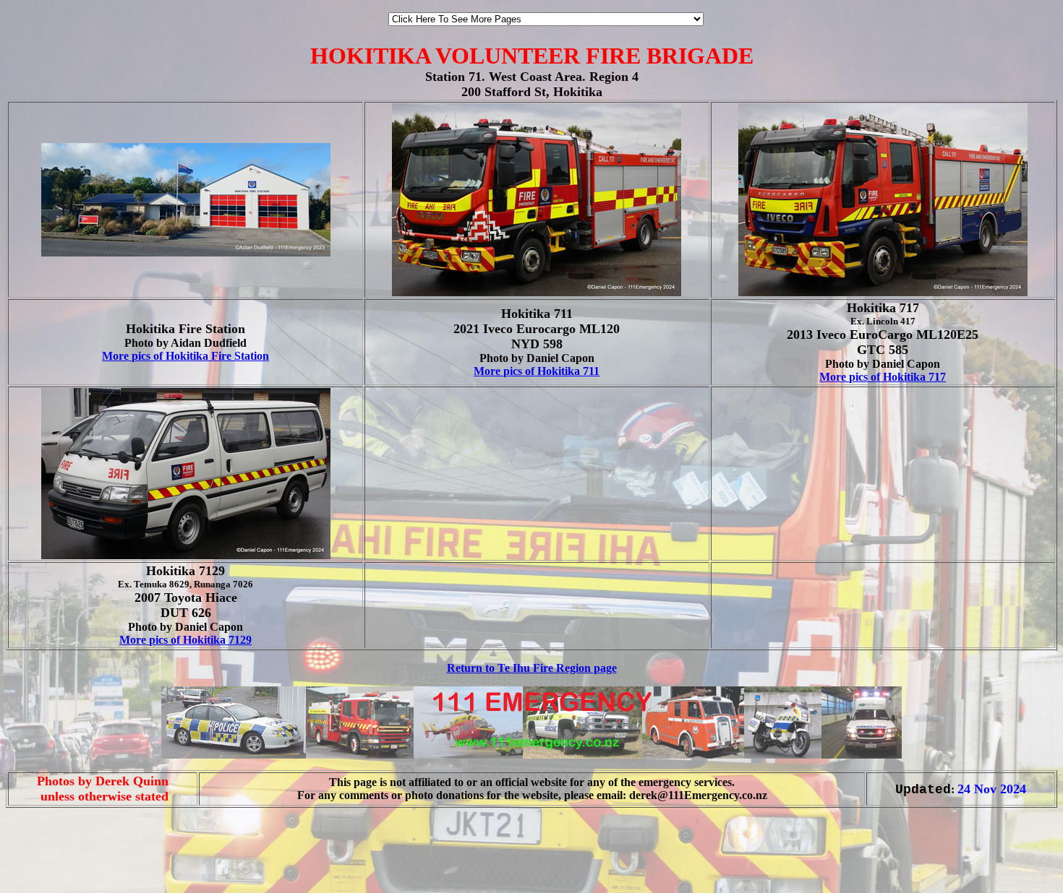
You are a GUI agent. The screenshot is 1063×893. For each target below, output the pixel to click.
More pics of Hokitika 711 (536, 371)
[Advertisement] (49, 862)
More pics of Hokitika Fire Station (185, 356)
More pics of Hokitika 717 (882, 377)
